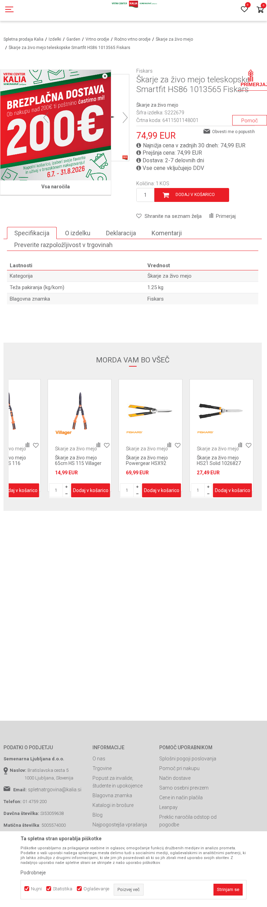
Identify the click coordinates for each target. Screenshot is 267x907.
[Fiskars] (63, 432)
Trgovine (102, 768)
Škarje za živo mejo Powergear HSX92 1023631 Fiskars (76, 463)
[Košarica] (260, 10)
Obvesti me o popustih (233, 131)
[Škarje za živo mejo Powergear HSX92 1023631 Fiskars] (79, 411)
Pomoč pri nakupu (179, 768)
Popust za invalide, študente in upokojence (117, 781)
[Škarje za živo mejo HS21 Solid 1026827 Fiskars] (150, 411)
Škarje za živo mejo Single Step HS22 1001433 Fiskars (218, 463)
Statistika (62, 888)
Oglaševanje (96, 888)
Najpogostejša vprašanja (119, 824)
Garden (73, 39)
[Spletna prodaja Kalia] (133, 10)
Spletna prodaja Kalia (23, 39)
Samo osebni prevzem (184, 788)
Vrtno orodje (97, 39)
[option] (80, 435)
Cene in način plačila (181, 797)
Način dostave (175, 778)
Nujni (36, 888)
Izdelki (55, 39)
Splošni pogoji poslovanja (187, 758)
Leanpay (168, 807)
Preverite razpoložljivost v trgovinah (63, 244)
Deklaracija (121, 233)
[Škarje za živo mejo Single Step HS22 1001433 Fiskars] (221, 411)
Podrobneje (33, 872)
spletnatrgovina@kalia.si (54, 789)
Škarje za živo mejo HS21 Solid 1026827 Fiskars (148, 463)
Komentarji (167, 233)
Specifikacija (31, 233)
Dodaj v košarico (195, 194)
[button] (169, 216)
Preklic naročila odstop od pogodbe (188, 820)
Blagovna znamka (112, 795)
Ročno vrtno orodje (132, 39)
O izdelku (77, 233)
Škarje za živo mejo (174, 39)
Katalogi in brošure (113, 805)
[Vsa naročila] (55, 125)
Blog (97, 815)
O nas (98, 758)
